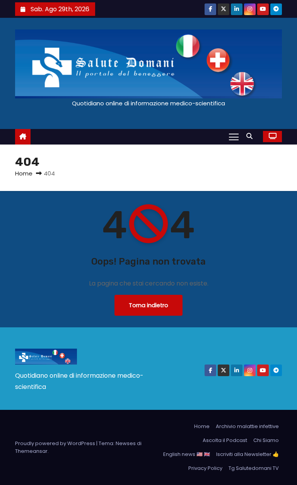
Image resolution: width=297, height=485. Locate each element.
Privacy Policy (205, 468)
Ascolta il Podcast (225, 440)
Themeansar (31, 451)
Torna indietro (148, 305)
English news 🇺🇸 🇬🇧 (186, 454)
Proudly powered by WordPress (55, 443)
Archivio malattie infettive (247, 426)
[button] (251, 136)
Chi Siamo (266, 440)
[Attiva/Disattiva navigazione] (233, 136)
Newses (126, 443)
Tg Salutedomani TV (254, 468)
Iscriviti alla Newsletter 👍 (247, 454)
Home (23, 173)
